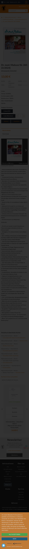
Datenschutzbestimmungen (17, 546)
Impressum (9, 546)
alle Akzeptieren (14, 534)
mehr (14, 539)
